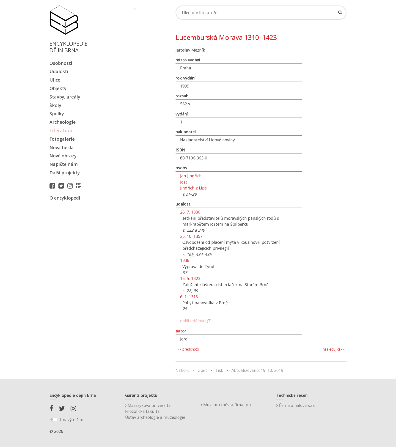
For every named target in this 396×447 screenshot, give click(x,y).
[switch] (54, 419)
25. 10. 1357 (191, 236)
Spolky (57, 113)
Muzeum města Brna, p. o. (227, 404)
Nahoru (183, 370)
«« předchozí (188, 349)
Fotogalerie (62, 139)
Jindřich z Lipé (193, 188)
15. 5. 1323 (190, 278)
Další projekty (65, 173)
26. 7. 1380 (190, 212)
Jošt (183, 182)
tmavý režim (71, 419)
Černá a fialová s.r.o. (297, 405)
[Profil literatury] (80, 185)
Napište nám (64, 164)
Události (59, 71)
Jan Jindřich (191, 175)
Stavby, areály (65, 97)
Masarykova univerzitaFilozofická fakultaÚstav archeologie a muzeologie (155, 411)
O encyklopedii (66, 198)
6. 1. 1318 (189, 296)
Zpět (202, 370)
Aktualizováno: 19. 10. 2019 (257, 370)
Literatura (61, 130)
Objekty (58, 88)
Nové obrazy (63, 156)
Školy (55, 105)
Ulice (55, 80)
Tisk (219, 370)
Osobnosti (61, 63)
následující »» (333, 349)
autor (181, 331)
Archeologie (63, 122)
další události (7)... (197, 321)
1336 (184, 260)
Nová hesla (62, 147)
